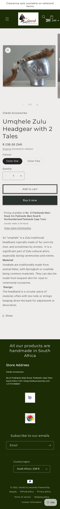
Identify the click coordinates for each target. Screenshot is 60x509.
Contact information (31, 502)
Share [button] (9, 315)
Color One (12, 161)
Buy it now (30, 200)
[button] (7, 19)
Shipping (7, 149)
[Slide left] (22, 104)
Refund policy (27, 491)
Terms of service (22, 497)
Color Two (36, 161)
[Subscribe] (50, 445)
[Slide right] (37, 104)
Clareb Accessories (28, 487)
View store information (17, 228)
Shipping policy (41, 497)
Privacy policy (44, 491)
